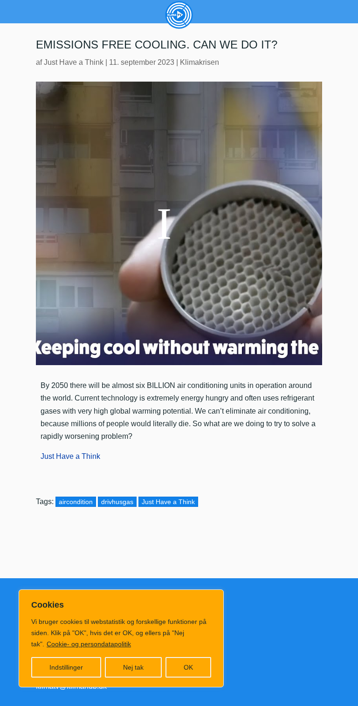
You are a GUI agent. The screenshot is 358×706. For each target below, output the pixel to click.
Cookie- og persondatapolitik (89, 644)
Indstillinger (66, 667)
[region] (121, 638)
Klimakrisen (199, 62)
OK (188, 667)
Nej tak (133, 667)
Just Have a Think (73, 62)
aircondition (76, 501)
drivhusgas (117, 501)
